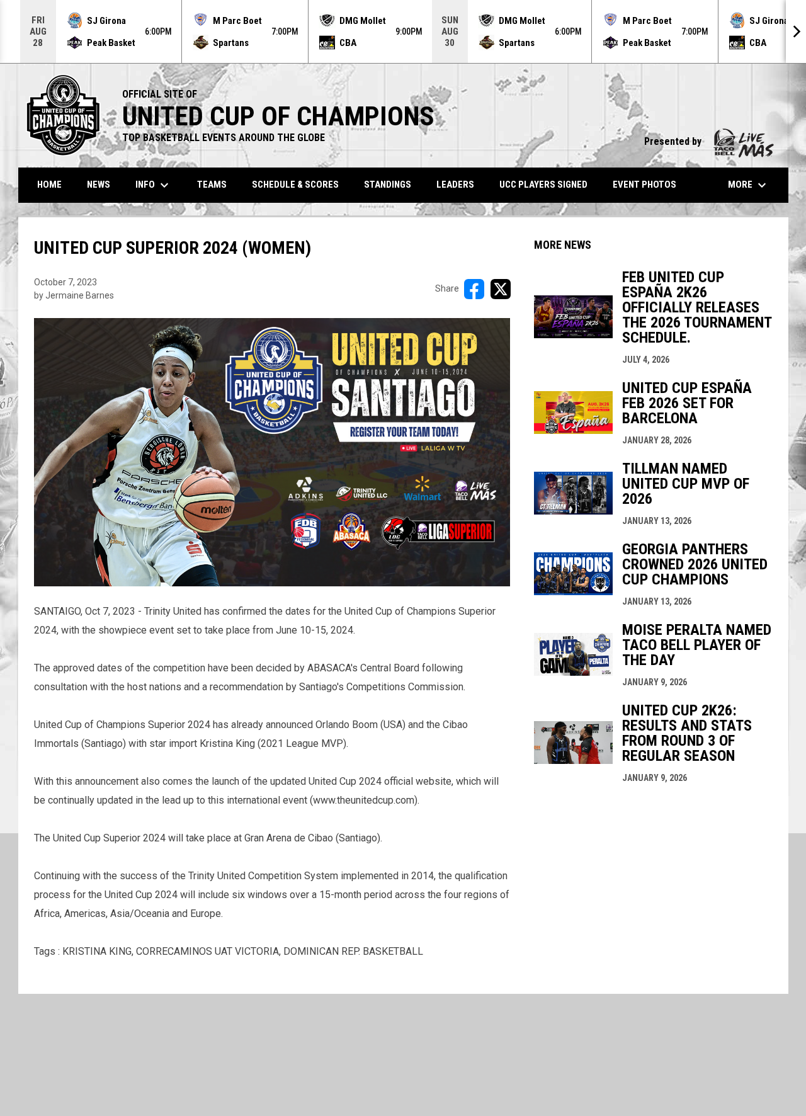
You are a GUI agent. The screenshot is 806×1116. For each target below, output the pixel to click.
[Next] (796, 31)
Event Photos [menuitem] (644, 184)
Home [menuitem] (49, 184)
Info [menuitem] (153, 185)
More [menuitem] (748, 185)
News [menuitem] (98, 184)
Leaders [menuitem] (455, 184)
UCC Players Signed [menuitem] (543, 184)
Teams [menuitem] (212, 184)
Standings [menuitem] (387, 184)
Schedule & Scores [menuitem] (295, 184)
